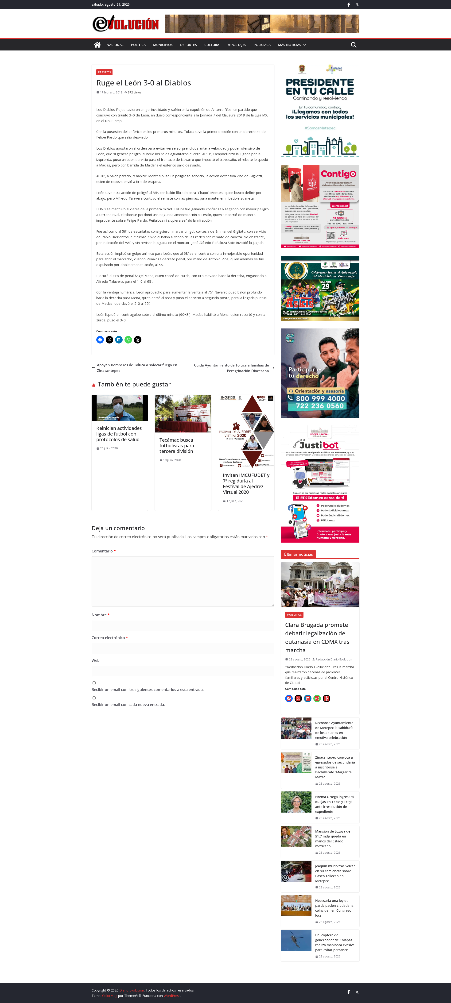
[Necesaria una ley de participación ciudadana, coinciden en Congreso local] (296, 911)
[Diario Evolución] (97, 44)
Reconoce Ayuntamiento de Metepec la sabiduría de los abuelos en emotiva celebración (334, 730)
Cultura (211, 44)
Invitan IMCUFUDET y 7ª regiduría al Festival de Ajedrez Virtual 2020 (246, 483)
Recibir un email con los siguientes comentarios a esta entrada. (148, 689)
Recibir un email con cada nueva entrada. (128, 704)
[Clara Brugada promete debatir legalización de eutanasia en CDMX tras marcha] (320, 584)
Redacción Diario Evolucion (334, 659)
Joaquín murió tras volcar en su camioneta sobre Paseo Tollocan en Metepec (335, 873)
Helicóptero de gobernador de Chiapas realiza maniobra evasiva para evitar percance (334, 942)
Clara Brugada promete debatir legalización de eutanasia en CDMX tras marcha (317, 637)
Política (138, 44)
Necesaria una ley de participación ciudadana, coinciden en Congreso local (334, 908)
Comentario (104, 551)
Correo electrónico (110, 637)
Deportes (188, 44)
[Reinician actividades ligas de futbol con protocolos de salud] (120, 397)
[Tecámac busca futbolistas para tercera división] (183, 397)
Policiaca (262, 44)
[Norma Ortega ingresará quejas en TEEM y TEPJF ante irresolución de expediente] (296, 807)
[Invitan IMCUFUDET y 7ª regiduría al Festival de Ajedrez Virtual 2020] (246, 397)
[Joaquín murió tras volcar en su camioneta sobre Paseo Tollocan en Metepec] (296, 876)
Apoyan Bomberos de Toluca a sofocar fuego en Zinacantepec (137, 368)
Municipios (163, 44)
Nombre (101, 614)
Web (96, 660)
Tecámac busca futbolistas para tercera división (176, 445)
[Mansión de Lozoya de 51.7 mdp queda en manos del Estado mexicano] (296, 842)
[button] (303, 45)
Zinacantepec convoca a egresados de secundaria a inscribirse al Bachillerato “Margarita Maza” (335, 767)
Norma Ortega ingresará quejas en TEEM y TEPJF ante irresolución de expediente (334, 804)
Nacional (115, 44)
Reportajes (236, 44)
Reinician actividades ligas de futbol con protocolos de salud (119, 434)
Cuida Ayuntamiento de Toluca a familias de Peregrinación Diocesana (231, 368)
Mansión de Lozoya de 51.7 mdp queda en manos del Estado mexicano (332, 838)
